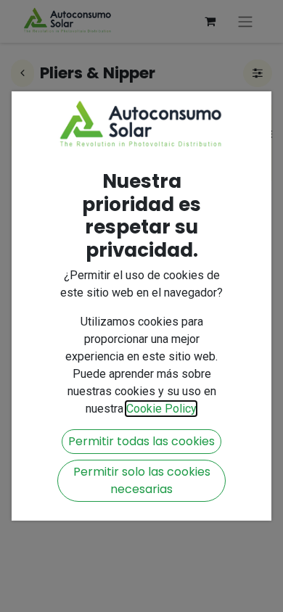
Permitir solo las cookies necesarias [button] (141, 480)
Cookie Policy (161, 408)
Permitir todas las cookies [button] (141, 441)
